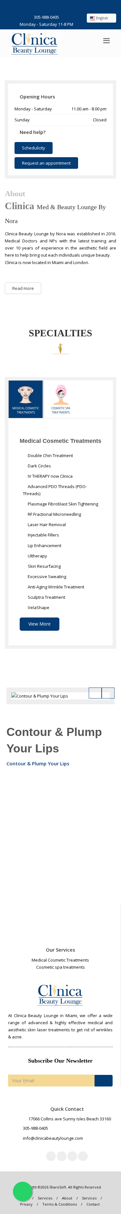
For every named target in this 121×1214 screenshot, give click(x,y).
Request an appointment (46, 163)
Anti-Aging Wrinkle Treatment (55, 587)
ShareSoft (57, 1187)
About (67, 1198)
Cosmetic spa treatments (60, 410)
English (102, 17)
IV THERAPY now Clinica (50, 476)
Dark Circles (39, 466)
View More (39, 624)
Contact (93, 1204)
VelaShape (38, 607)
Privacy (26, 1204)
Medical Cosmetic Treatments (25, 410)
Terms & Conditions (59, 1204)
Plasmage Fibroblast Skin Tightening (62, 504)
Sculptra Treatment (46, 597)
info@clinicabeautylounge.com (53, 1138)
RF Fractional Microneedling (54, 514)
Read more (23, 288)
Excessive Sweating (46, 576)
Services (45, 1198)
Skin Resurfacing (44, 566)
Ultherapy (37, 556)
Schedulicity (33, 148)
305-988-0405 (46, 17)
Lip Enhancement (44, 545)
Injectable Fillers (43, 535)
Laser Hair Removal (46, 524)
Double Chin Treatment (50, 455)
